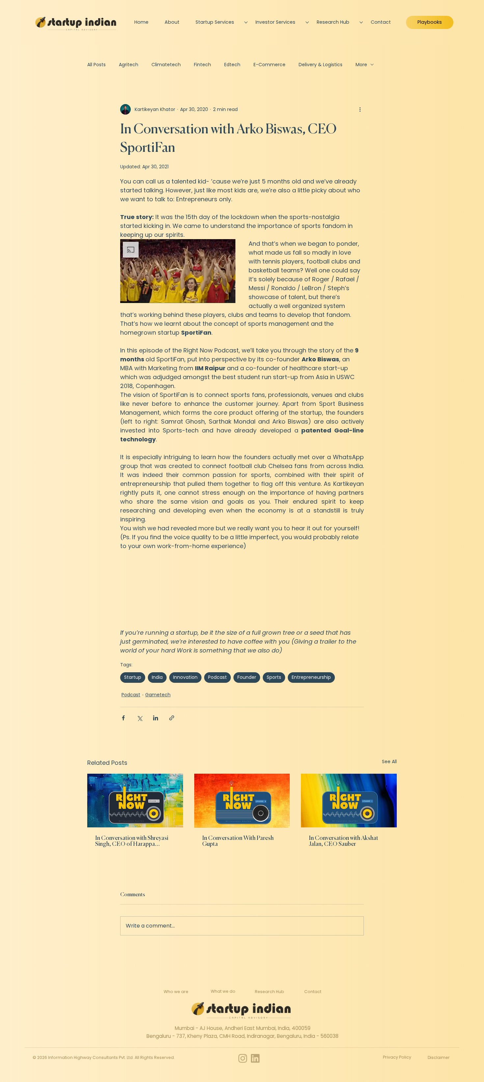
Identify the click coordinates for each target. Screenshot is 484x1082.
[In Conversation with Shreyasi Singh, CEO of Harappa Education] (135, 800)
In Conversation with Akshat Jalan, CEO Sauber (343, 841)
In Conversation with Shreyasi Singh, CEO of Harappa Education (131, 841)
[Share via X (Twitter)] (139, 718)
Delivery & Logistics (320, 64)
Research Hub (269, 991)
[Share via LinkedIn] (155, 718)
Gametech (158, 694)
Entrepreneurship (311, 677)
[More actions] (360, 109)
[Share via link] (172, 718)
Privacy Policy (397, 1057)
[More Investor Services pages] (307, 22)
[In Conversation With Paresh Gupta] (242, 801)
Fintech (202, 64)
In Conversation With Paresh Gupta (238, 841)
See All (389, 761)
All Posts (96, 64)
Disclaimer (439, 1057)
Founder (246, 677)
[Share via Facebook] (123, 718)
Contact (312, 991)
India (157, 677)
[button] (177, 271)
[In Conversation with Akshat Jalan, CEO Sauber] (349, 800)
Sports (274, 677)
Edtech (232, 64)
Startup (132, 677)
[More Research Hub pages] (361, 22)
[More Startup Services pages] (246, 22)
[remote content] (242, 589)
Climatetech (166, 64)
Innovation (185, 677)
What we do (223, 991)
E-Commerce (269, 64)
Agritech (128, 64)
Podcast (217, 677)
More (361, 64)
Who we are (176, 991)
